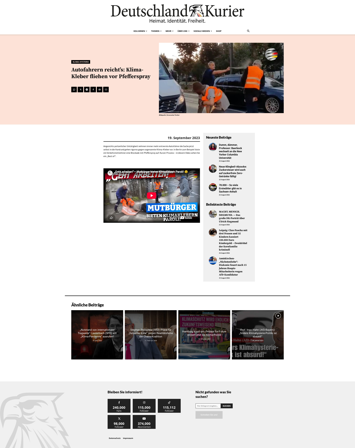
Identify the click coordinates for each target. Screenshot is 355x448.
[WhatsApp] (74, 89)
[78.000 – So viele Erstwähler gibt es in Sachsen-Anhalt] (213, 187)
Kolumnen (139, 31)
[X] (80, 89)
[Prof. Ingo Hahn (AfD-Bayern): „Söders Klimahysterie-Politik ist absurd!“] (258, 334)
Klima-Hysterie (81, 62)
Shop (218, 31)
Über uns (182, 31)
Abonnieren (144, 416)
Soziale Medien (202, 31)
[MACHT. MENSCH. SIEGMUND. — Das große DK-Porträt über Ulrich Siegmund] (213, 214)
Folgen (144, 400)
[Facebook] (93, 89)
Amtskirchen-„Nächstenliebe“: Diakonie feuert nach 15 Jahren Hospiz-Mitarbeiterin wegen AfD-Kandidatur (233, 266)
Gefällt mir (119, 400)
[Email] (106, 89)
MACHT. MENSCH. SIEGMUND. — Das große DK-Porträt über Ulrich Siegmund (232, 216)
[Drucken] (99, 89)
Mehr (168, 31)
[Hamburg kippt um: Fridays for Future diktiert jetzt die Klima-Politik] (204, 334)
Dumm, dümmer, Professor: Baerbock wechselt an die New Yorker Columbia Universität (230, 151)
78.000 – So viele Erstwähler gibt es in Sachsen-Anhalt (230, 188)
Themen (155, 31)
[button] (248, 31)
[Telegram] (87, 89)
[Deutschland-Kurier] (177, 14)
